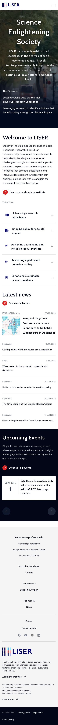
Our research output (29, 555)
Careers (29, 572)
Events (29, 621)
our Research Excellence (24, 101)
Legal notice (38, 712)
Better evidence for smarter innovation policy (26, 387)
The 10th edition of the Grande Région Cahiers (27, 403)
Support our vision (29, 590)
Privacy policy (24, 712)
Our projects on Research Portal (29, 549)
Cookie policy (8, 719)
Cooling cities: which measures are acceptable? (27, 349)
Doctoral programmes (29, 543)
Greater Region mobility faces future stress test (27, 420)
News (29, 607)
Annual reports (29, 628)
